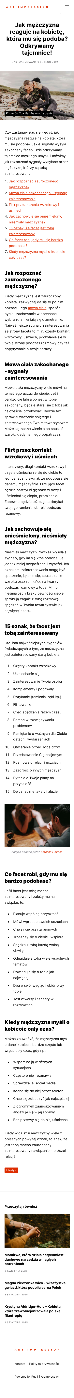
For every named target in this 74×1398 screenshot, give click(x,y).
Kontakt (19, 1364)
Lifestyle (11, 1170)
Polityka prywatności (44, 1364)
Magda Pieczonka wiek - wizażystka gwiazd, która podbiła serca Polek (35, 1285)
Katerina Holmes (52, 852)
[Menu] (65, 7)
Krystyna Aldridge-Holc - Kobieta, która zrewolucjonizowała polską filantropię (33, 1311)
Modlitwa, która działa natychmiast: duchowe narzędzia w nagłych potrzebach (35, 1259)
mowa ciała (37, 308)
